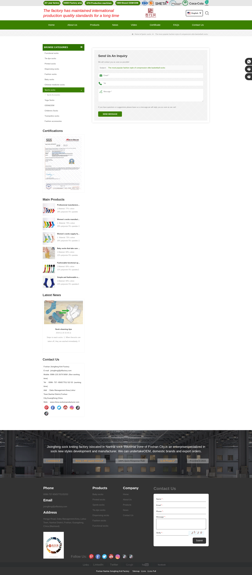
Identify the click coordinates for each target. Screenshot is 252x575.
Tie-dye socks (50, 58)
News (115, 25)
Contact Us (198, 25)
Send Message (110, 114)
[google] (129, 564)
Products (94, 25)
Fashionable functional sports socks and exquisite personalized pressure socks (68, 263)
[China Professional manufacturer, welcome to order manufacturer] (49, 209)
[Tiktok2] (46, 413)
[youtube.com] (145, 564)
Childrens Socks (51, 111)
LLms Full (152, 571)
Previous (43, 159)
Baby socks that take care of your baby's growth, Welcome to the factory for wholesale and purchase (68, 248)
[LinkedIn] (98, 564)
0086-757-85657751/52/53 (55, 494)
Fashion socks (51, 74)
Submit (199, 540)
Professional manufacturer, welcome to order (68, 205)
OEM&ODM (49, 105)
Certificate (155, 25)
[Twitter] (59, 407)
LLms (143, 571)
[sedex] (63, 164)
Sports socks (146, 34)
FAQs (176, 25)
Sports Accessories (53, 95)
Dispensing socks (52, 69)
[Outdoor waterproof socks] (63, 312)
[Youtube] (65, 407)
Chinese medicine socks (55, 85)
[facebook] (161, 564)
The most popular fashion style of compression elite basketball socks (136, 68)
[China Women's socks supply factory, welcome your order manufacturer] (49, 238)
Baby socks (49, 79)
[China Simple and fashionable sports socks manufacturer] (49, 282)
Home (51, 25)
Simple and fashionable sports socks (68, 277)
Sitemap (136, 571)
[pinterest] (46, 407)
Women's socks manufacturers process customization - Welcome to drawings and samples (68, 219)
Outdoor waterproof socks (63, 329)
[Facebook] (53, 407)
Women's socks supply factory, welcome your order (68, 234)
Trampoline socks (52, 116)
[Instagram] (71, 407)
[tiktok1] (78, 407)
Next (83, 159)
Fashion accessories (53, 121)
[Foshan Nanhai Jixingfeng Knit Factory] (150, 13)
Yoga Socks (49, 100)
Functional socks (52, 53)
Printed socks (50, 64)
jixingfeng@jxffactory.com (55, 506)
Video (134, 25)
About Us (72, 25)
